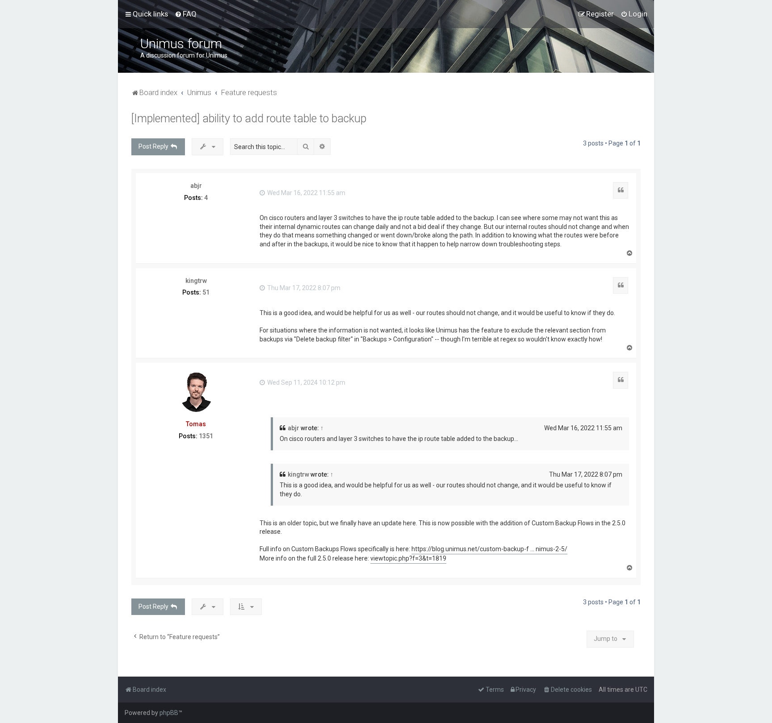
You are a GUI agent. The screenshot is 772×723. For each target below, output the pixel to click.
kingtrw (196, 280)
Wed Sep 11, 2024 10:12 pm (305, 382)
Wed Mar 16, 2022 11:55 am (305, 192)
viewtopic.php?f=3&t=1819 (408, 558)
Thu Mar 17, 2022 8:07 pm (303, 287)
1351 (206, 436)
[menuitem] (186, 14)
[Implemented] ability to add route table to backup (248, 118)
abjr (196, 185)
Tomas (196, 424)
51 (206, 292)
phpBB (168, 712)
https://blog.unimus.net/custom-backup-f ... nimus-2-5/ (489, 549)
